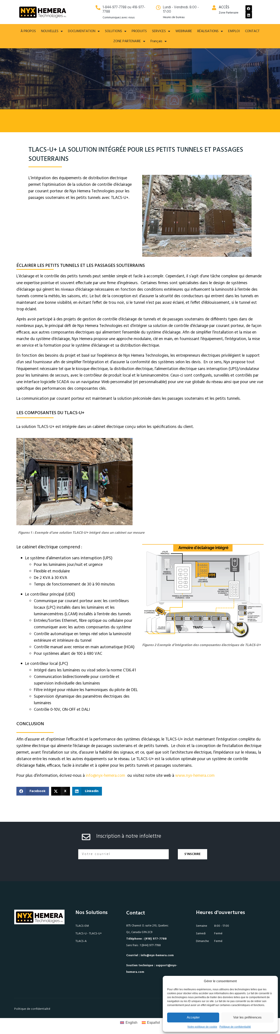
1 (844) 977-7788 (150, 945)
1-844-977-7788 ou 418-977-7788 (124, 9)
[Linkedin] (248, 15)
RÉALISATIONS (208, 31)
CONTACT (252, 31)
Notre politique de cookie (202, 1026)
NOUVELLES (49, 31)
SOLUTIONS (113, 31)
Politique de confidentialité (235, 1026)
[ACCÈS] (214, 7)
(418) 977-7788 (155, 938)
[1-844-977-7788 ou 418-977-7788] (98, 7)
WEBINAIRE (183, 31)
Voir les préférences (247, 1017)
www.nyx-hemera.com (195, 775)
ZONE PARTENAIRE (127, 41)
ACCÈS (224, 7)
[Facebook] (248, 8)
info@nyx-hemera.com (106, 775)
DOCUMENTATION (81, 31)
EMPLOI (234, 31)
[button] (32, 791)
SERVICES (159, 31)
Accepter (193, 1017)
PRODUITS (139, 31)
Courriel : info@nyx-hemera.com (150, 955)
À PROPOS (28, 31)
